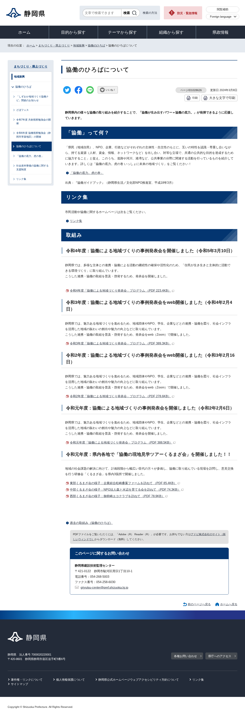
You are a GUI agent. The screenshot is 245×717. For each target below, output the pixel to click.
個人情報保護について (70, 679)
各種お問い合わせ (185, 656)
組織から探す (171, 32)
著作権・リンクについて (26, 679)
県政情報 (220, 32)
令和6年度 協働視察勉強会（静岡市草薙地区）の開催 (33, 134)
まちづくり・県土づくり (54, 45)
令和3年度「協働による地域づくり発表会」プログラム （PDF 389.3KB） (120, 343)
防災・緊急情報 (187, 13)
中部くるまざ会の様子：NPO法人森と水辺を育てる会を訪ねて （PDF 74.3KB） (125, 489)
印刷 (195, 97)
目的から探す (73, 32)
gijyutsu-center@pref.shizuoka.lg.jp (104, 587)
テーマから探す (122, 32)
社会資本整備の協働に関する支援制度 (32, 167)
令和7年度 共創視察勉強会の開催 (33, 121)
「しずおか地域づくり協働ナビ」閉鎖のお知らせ (32, 98)
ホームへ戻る (228, 604)
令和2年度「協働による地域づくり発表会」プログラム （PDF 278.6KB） (120, 396)
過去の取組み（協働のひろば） (91, 522)
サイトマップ (19, 684)
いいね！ (111, 89)
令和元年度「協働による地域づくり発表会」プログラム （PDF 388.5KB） (121, 442)
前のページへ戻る (199, 604)
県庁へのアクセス (219, 656)
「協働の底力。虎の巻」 (87, 173)
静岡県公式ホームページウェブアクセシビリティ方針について (138, 679)
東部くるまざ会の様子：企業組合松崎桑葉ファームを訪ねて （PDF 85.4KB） (123, 483)
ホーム (24, 32)
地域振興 (79, 45)
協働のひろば (96, 45)
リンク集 (76, 221)
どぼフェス (22, 109)
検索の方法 (150, 12)
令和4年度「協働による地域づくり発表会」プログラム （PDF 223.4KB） (120, 290)
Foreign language (220, 16)
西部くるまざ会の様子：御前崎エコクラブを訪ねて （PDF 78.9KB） (117, 496)
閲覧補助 (222, 9)
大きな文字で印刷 (222, 98)
